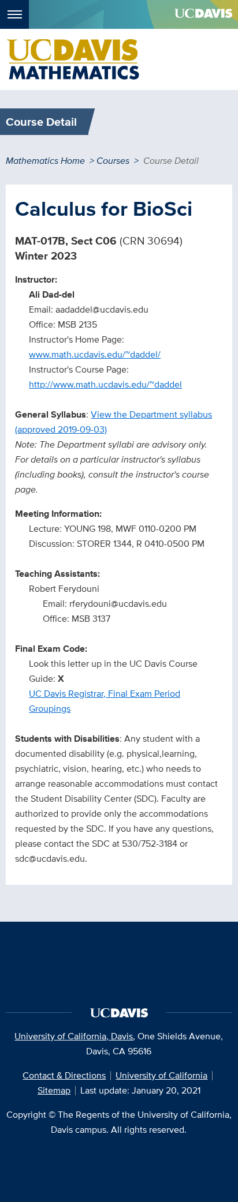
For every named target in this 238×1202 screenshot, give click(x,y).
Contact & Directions (64, 1075)
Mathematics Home (45, 160)
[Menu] (14, 14)
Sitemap (54, 1090)
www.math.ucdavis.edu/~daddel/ (95, 354)
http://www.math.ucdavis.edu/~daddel (105, 384)
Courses (112, 160)
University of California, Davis (73, 1036)
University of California (161, 1075)
